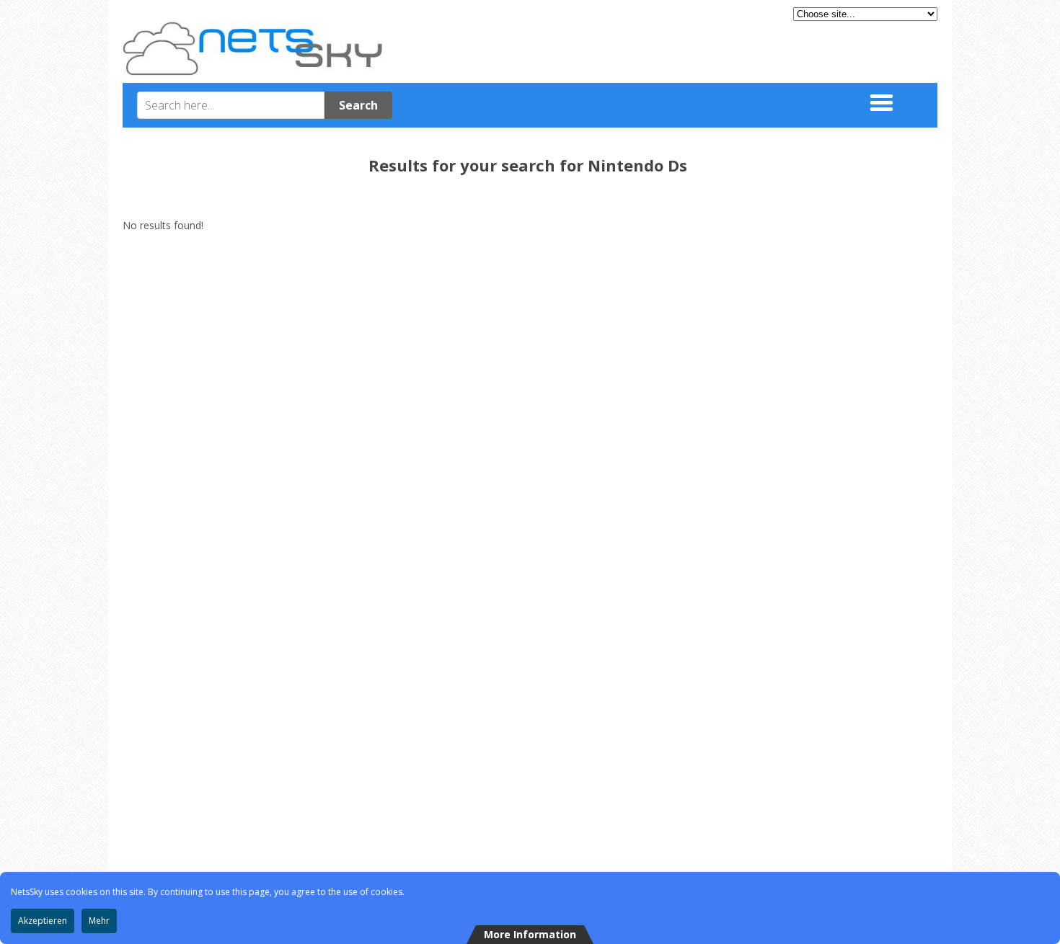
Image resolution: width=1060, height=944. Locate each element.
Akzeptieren (42, 920)
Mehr (99, 920)
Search (358, 105)
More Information (530, 934)
